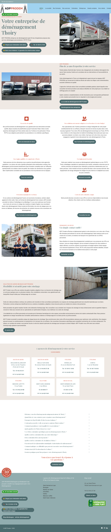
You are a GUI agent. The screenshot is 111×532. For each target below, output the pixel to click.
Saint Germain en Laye (49, 485)
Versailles (46, 491)
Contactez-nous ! (57, 464)
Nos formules (57, 8)
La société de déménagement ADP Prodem (74, 101)
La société (48, 8)
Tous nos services (26, 177)
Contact (109, 8)
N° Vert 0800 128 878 (11, 14)
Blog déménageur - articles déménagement (16, 517)
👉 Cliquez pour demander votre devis (14, 45)
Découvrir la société (84, 177)
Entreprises (82, 8)
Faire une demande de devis (26, 142)
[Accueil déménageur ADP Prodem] (13, 8)
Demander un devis (67, 254)
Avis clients (101, 8)
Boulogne (45, 487)
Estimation (75, 8)
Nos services (66, 8)
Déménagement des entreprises (70, 107)
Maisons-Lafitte (47, 496)
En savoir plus (9, 330)
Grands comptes (92, 8)
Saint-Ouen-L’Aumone (49, 498)
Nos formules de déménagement (84, 142)
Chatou (45, 493)
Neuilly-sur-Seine (48, 489)
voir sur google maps (18, 374)
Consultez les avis (84, 215)
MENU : (41, 8)
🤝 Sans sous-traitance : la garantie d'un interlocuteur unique (21, 50)
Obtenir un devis (91, 495)
